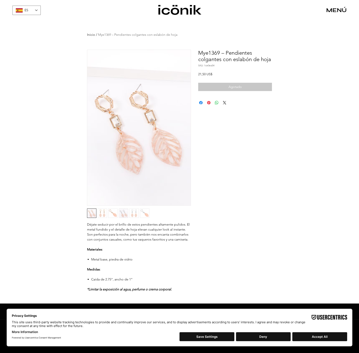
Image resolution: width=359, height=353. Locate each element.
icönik (179, 10)
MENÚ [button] (336, 10)
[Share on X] (224, 102)
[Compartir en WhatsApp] (216, 102)
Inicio (91, 35)
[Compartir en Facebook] (200, 102)
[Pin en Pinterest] (208, 102)
